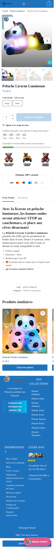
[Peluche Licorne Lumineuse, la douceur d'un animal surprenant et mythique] (28, 40)
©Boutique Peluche (26, 528)
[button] (47, 41)
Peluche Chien (38, 399)
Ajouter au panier (33, 117)
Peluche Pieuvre (39, 419)
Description (23, 198)
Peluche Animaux (36, 404)
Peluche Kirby (38, 423)
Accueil (5, 11)
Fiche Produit (8, 198)
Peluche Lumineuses (17, 11)
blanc (17, 103)
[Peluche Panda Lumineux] (24, 331)
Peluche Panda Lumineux (15, 357)
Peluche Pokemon (36, 393)
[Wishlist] (42, 313)
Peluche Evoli (38, 415)
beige (7, 103)
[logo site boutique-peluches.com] (27, 4)
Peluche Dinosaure (36, 433)
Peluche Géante (38, 428)
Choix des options (25, 367)
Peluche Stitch (38, 410)
